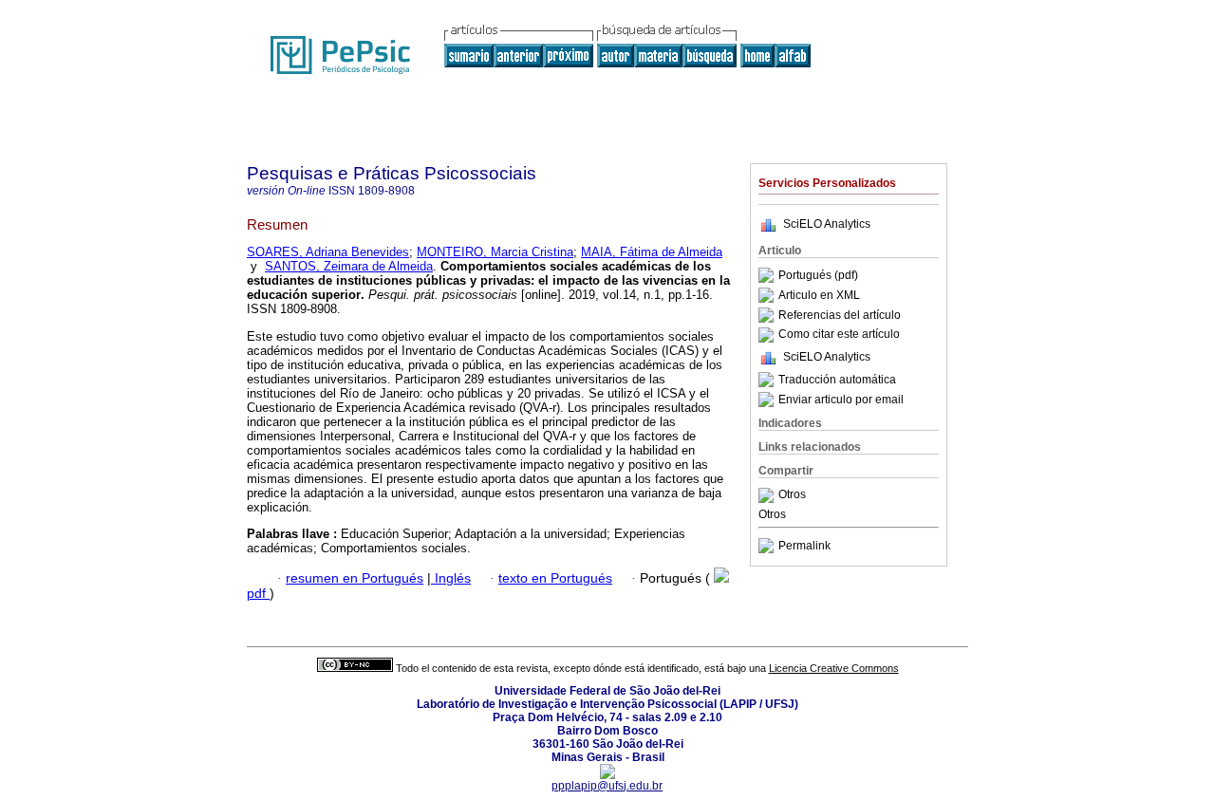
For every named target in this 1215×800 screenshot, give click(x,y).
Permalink (804, 545)
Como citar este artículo (839, 335)
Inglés (451, 578)
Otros (792, 495)
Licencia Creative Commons (834, 668)
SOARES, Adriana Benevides (328, 252)
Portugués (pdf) (818, 275)
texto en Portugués (555, 578)
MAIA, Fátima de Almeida (651, 252)
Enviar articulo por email (841, 399)
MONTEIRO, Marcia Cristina (495, 252)
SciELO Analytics (826, 224)
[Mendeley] (768, 495)
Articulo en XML (819, 295)
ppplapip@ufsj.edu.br (607, 785)
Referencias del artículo (839, 315)
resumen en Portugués (354, 578)
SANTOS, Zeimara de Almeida (349, 266)
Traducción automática (837, 379)
